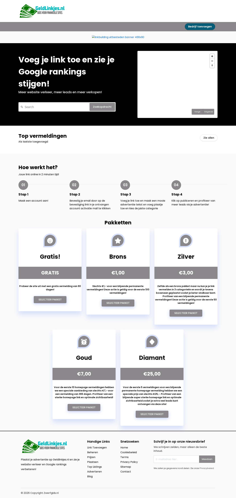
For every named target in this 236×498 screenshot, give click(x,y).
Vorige (197, 111)
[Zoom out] (212, 61)
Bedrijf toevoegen (200, 26)
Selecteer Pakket (50, 299)
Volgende (208, 111)
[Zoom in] (212, 56)
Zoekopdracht (102, 107)
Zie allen (208, 138)
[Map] (177, 84)
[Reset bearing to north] (212, 65)
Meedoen (207, 459)
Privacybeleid (207, 468)
